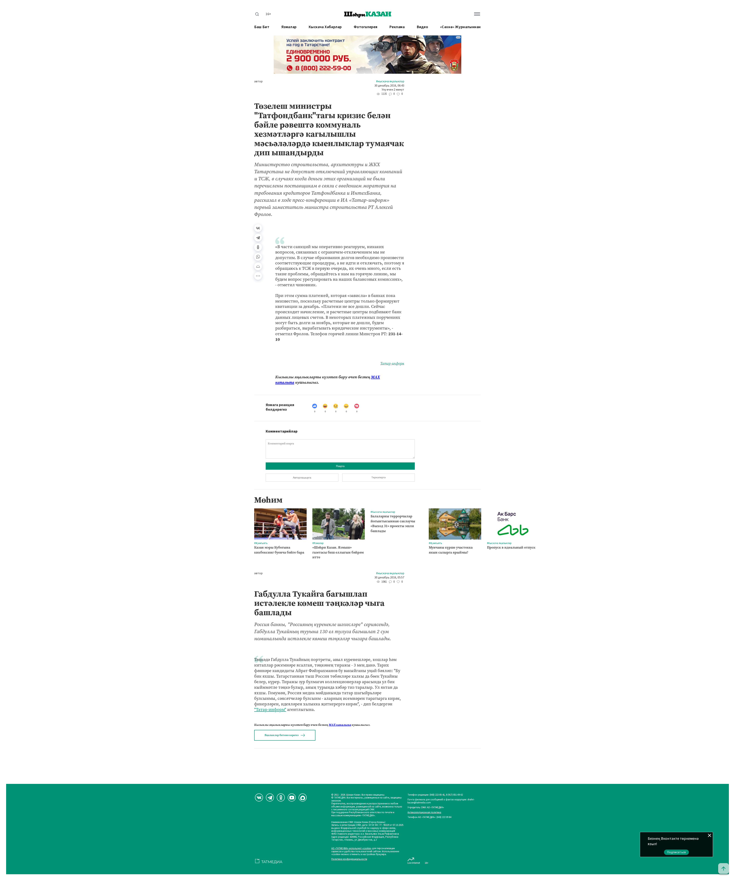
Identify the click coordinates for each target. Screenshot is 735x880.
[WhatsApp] (258, 257)
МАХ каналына (340, 725)
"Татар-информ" (270, 709)
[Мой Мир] (258, 266)
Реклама (397, 27)
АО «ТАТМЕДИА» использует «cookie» (351, 848)
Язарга (340, 466)
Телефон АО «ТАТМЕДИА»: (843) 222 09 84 (429, 817)
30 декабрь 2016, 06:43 (389, 86)
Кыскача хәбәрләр (325, 27)
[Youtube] (292, 797)
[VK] (259, 797)
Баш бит (261, 27)
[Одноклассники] (258, 247)
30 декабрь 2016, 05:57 (389, 578)
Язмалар (289, 27)
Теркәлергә (378, 477)
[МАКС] (303, 797)
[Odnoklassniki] (281, 797)
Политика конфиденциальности (349, 859)
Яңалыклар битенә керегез (282, 735)
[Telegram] (258, 237)
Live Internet (414, 862)
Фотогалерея (365, 27)
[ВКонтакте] (258, 228)
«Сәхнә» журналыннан (460, 27)
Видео (422, 27)
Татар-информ (392, 363)
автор (258, 81)
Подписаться (676, 852)
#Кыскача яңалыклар (390, 81)
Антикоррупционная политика (424, 812)
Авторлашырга (302, 477)
